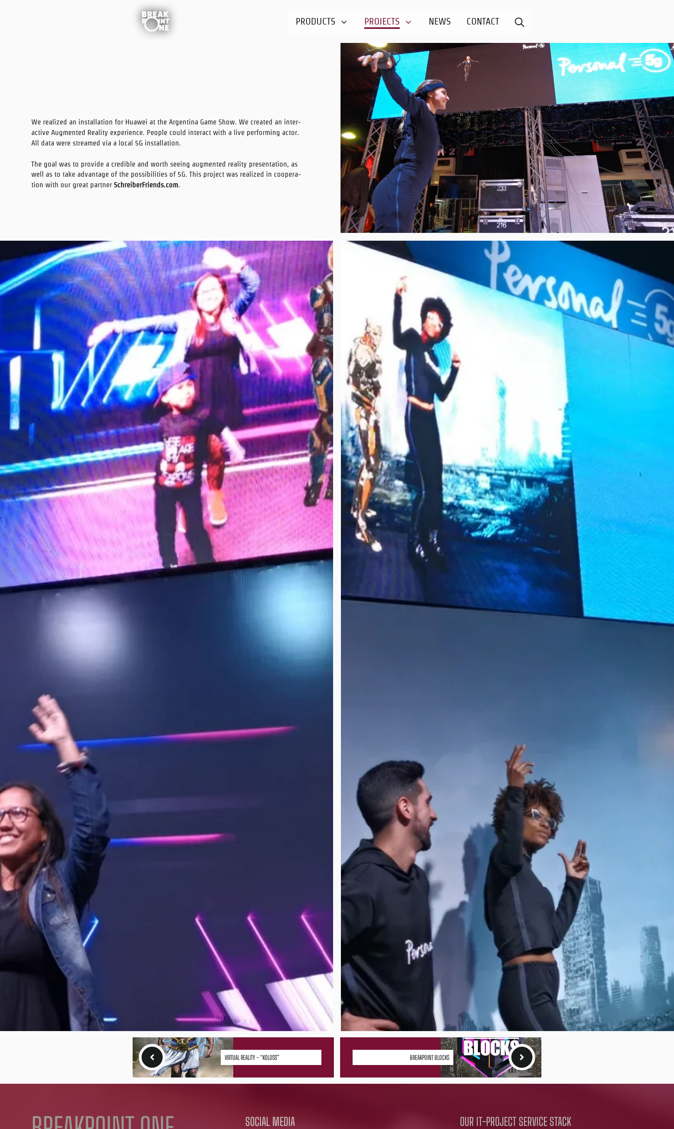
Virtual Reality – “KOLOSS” (252, 1057)
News (440, 21)
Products (315, 21)
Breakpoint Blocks (429, 1057)
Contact (482, 21)
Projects (382, 21)
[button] (519, 21)
